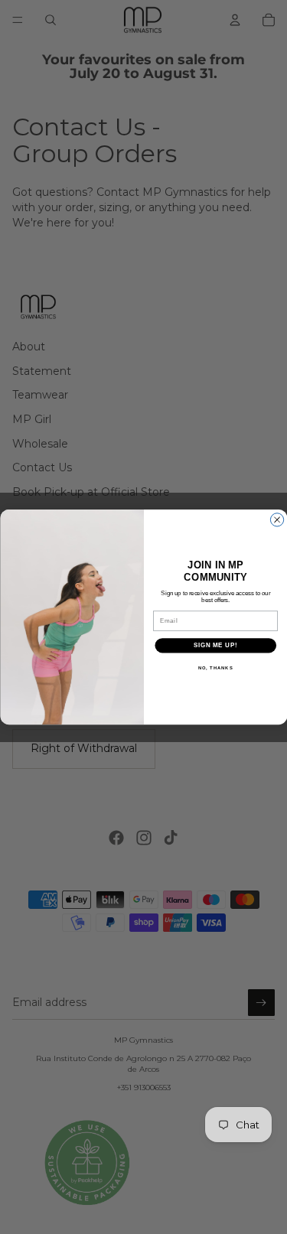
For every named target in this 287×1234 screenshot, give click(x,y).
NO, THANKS (215, 667)
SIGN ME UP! (215, 645)
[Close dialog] (276, 519)
